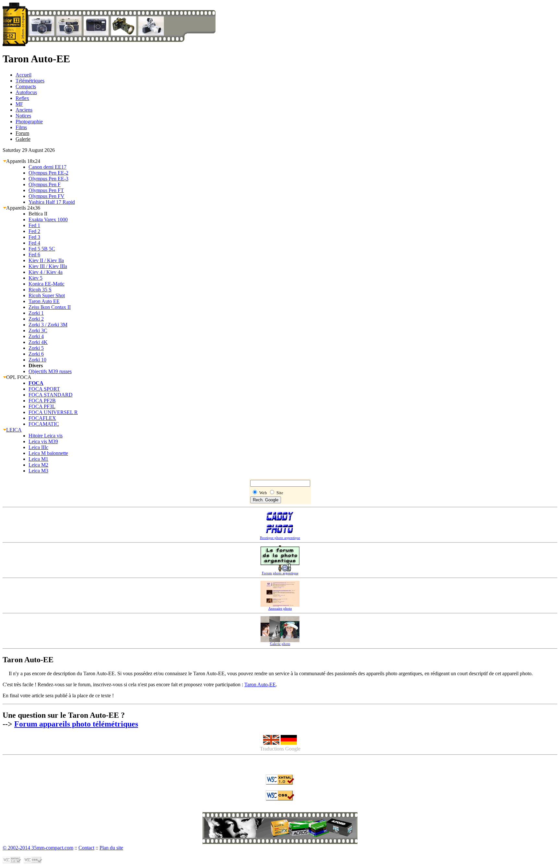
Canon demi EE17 (47, 167)
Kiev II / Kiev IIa (46, 260)
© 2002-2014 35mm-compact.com (38, 847)
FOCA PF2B (42, 400)
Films (21, 127)
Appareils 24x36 (23, 208)
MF (19, 104)
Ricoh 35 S (40, 289)
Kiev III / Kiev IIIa (48, 266)
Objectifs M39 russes (50, 371)
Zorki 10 (37, 359)
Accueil (23, 75)
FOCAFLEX (42, 418)
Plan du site (111, 847)
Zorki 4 (36, 336)
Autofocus (26, 92)
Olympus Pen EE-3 (48, 178)
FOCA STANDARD (51, 394)
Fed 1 (34, 225)
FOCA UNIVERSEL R (53, 412)
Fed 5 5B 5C (42, 248)
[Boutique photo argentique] (280, 836)
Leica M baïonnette (48, 453)
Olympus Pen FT (46, 190)
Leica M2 (38, 465)
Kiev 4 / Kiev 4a (46, 272)
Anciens (24, 110)
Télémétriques (30, 80)
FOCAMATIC (44, 424)
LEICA (14, 430)
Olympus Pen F (45, 184)
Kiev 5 (35, 278)
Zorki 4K (38, 342)
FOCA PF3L (42, 406)
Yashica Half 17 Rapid (52, 202)
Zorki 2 (36, 319)
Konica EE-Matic (46, 284)
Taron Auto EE (44, 301)
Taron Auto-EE (260, 684)
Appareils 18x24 (23, 161)
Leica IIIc (38, 447)
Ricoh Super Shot (47, 295)
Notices (23, 115)
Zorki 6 (36, 354)
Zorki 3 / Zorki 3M (48, 324)
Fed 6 (34, 254)
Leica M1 (38, 459)
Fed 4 (34, 243)
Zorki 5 (36, 348)
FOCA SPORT (44, 389)
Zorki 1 (36, 313)
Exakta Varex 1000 (48, 219)
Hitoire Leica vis (46, 435)
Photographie (29, 121)
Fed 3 (34, 237)
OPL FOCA (18, 377)
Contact (86, 847)
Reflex (22, 98)
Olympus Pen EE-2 (48, 173)
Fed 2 (34, 231)
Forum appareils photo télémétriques (76, 724)
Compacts (26, 86)
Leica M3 (38, 470)
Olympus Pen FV (46, 196)
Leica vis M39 (43, 441)
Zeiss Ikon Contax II (50, 307)
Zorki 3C (38, 330)
